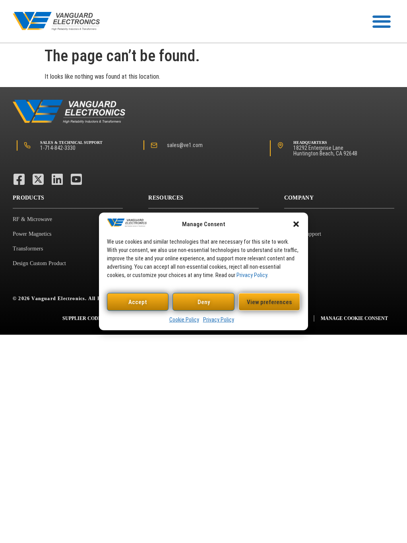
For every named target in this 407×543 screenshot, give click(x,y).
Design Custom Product (39, 263)
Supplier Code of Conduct (98, 318)
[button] (296, 224)
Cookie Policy (184, 319)
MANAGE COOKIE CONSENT (354, 318)
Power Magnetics (32, 234)
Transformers (28, 249)
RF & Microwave (32, 219)
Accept (137, 302)
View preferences (269, 302)
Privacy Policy (251, 275)
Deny (204, 302)
